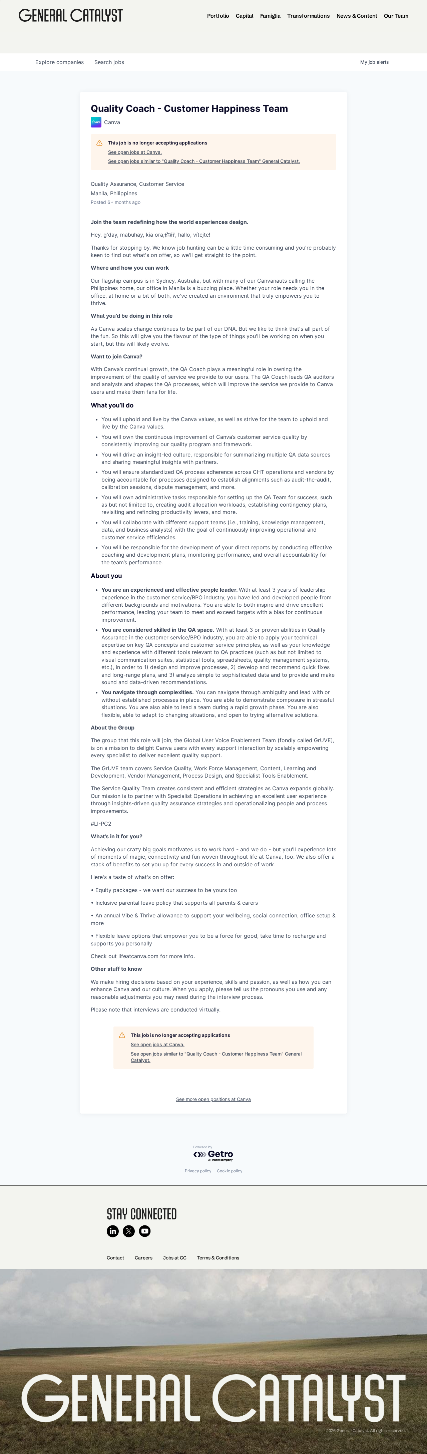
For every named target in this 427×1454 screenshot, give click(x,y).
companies (59, 62)
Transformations (308, 15)
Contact (115, 1258)
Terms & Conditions (218, 1258)
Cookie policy (230, 1170)
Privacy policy (198, 1170)
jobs (109, 62)
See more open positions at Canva (213, 1099)
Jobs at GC (174, 1258)
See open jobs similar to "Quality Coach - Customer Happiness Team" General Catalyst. (204, 161)
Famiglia (270, 15)
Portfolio (218, 15)
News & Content (357, 15)
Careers (143, 1258)
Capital (245, 15)
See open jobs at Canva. (135, 152)
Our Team (396, 15)
